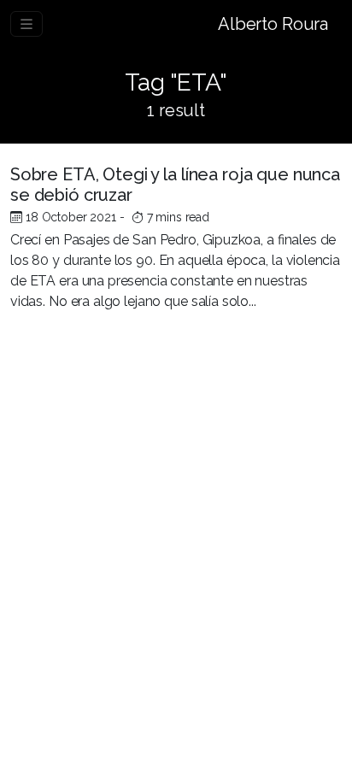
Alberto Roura (273, 24)
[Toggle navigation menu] (26, 24)
